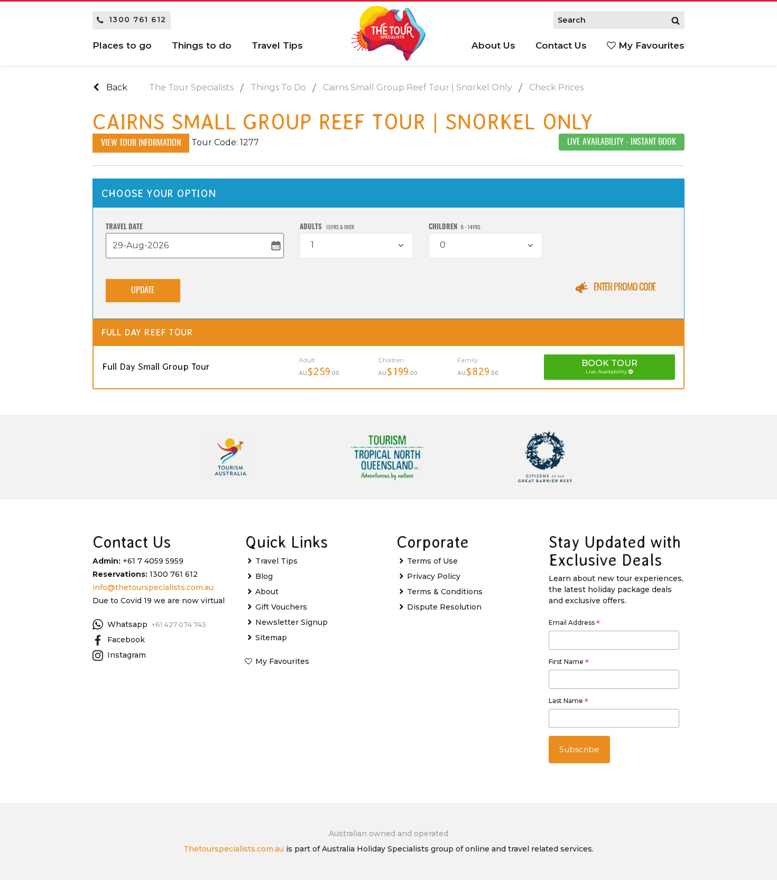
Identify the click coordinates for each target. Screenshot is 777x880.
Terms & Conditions (445, 591)
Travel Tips (276, 561)
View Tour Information (141, 143)
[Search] (675, 20)
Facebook (126, 639)
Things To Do (278, 87)
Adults (327, 227)
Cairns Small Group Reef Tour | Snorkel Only (417, 87)
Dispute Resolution (444, 607)
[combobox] (356, 245)
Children (454, 227)
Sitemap (271, 637)
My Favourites (650, 45)
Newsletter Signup (291, 622)
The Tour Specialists (191, 87)
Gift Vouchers (281, 607)
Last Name (568, 702)
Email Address (574, 624)
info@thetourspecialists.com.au (153, 587)
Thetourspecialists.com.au (233, 849)
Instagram (126, 655)
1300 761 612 (137, 19)
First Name (569, 663)
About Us (493, 45)
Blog (264, 576)
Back (115, 87)
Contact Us (561, 45)
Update (143, 290)
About (267, 591)
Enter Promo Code (624, 288)
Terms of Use (432, 561)
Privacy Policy (433, 576)
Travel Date (124, 227)
